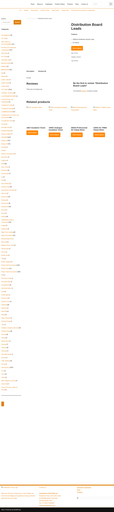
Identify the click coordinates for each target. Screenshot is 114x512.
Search (3, 18)
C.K (20, 10)
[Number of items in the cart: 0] (2, 404)
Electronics (34, 10)
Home (33, 4)
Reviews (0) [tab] (42, 71)
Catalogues (48, 4)
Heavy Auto (65, 10)
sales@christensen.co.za (47, 505)
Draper (26, 10)
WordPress (17, 509)
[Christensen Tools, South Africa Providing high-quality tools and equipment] (14, 4)
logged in (84, 91)
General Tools (45, 10)
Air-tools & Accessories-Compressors (83, 10)
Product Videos (60, 4)
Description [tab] (30, 71)
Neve (3, 509)
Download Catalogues (84, 487)
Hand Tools (55, 10)
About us (40, 4)
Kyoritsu (34, 18)
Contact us (84, 4)
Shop (77, 4)
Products (70, 4)
